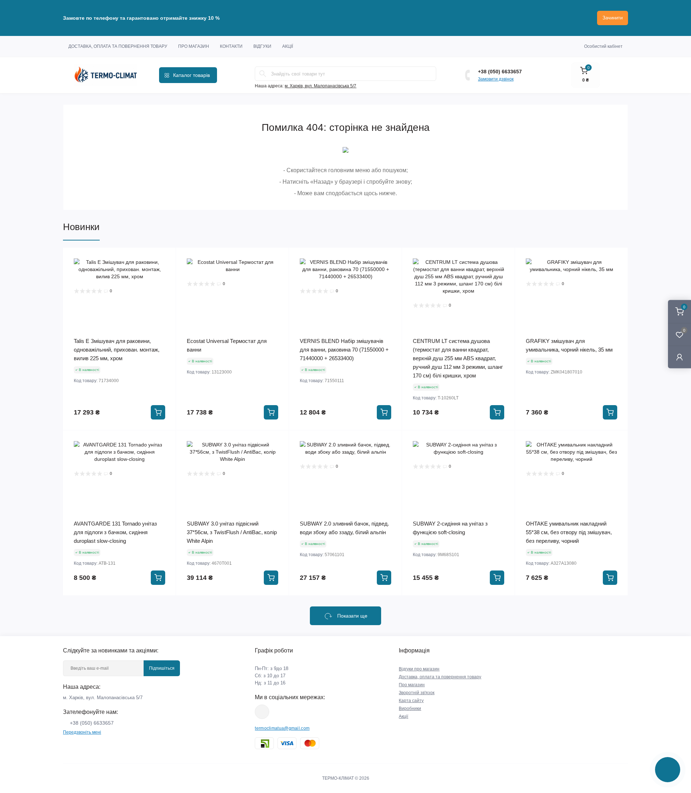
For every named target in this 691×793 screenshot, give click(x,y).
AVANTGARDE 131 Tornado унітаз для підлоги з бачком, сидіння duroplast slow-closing (115, 532)
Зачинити (612, 17)
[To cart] (158, 412)
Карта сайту (411, 700)
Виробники (410, 708)
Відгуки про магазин (419, 668)
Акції (287, 46)
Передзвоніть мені (82, 732)
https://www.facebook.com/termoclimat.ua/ (262, 712)
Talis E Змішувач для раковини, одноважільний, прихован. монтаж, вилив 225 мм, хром (116, 349)
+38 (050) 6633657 (500, 71)
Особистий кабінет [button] (603, 46)
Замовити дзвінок (496, 79)
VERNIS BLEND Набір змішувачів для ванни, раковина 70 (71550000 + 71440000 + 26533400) (344, 349)
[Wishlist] (165, 272)
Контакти (231, 46)
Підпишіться (162, 668)
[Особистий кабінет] (679, 356)
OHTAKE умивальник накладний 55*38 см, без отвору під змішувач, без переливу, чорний (569, 532)
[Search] (263, 74)
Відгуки (262, 46)
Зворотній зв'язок (416, 692)
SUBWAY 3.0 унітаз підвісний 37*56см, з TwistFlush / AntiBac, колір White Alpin (232, 532)
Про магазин (193, 46)
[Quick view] (165, 258)
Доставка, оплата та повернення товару (117, 46)
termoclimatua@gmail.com (282, 728)
